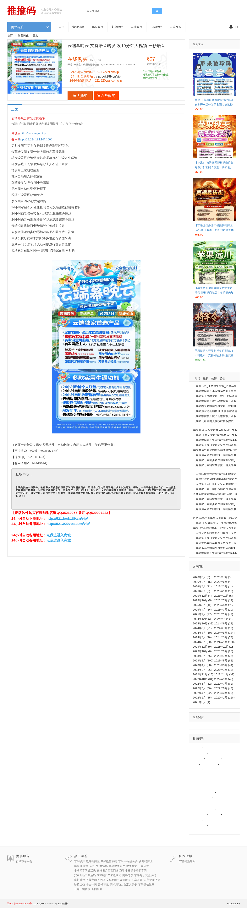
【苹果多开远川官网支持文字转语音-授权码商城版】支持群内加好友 (214, 292)
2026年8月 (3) (201, 577)
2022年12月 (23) (203, 674)
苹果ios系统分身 (221, 752)
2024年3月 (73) (223, 637)
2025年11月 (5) (223, 595)
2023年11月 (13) (224, 646)
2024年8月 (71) (202, 628)
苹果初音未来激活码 (204, 792)
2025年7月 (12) (223, 600)
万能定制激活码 (201, 803)
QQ (235, 27)
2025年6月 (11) (202, 604)
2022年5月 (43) (223, 688)
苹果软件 (97, 27)
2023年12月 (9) (202, 646)
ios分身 (229, 758)
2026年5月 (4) (223, 581)
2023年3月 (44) (223, 665)
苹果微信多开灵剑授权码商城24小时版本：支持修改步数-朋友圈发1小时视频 (214, 355)
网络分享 (224, 792)
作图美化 (23, 35)
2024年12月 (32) (203, 618)
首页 (61, 27)
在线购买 (108, 96)
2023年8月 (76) (202, 655)
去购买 (82, 96)
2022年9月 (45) (223, 679)
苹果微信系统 (200, 752)
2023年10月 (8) (202, 651)
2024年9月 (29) (223, 623)
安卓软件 (117, 27)
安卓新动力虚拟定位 (204, 808)
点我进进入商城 (59, 535)
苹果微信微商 (200, 825)
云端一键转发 (219, 825)
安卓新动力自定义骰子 (219, 820)
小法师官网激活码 (216, 769)
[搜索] (157, 11)
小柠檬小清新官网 (202, 780)
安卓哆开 (224, 808)
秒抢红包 (216, 814)
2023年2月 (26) (202, 669)
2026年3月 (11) (223, 586)
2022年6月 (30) (202, 688)
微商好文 (227, 764)
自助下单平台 (24, 861)
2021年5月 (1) (201, 702)
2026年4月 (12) (202, 586)
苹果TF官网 (215, 758)
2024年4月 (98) (202, 637)
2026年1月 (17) (223, 591)
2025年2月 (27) (202, 614)
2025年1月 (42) (223, 614)
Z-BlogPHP (40, 903)
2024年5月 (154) (224, 632)
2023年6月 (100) (203, 660)
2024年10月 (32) (203, 623)
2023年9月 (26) (223, 651)
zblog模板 (63, 903)
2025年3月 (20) (223, 609)
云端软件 (156, 27)
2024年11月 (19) (224, 618)
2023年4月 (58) (202, 665)
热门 (197, 378)
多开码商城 (198, 758)
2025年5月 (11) (223, 604)
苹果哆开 (197, 747)
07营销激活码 (200, 814)
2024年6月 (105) (203, 632)
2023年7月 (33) (223, 655)
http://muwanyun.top (33, 133)
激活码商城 (212, 747)
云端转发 (197, 769)
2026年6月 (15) (202, 581)
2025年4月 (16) (202, 609)
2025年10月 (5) (202, 600)
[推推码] (21, 14)
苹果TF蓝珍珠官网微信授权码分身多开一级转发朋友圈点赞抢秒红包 (214, 104)
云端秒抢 (197, 820)
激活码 (196, 764)
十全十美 (230, 814)
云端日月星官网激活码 (205, 775)
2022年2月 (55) (202, 697)
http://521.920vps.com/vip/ (68, 524)
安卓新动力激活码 (202, 786)
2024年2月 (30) (202, 642)
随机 (222, 378)
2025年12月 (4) (202, 595)
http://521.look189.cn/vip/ (67, 518)
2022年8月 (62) (202, 683)
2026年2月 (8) (201, 591)
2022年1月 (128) (224, 697)
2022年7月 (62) (223, 683)
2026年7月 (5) (223, 577)
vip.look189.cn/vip (108, 76)
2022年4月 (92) (202, 692)
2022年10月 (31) (203, 679)
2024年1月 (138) (224, 642)
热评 (214, 378)
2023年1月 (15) (223, 669)
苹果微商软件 (211, 764)
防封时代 (221, 797)
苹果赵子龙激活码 (202, 797)
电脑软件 (136, 27)
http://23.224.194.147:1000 (35, 139)
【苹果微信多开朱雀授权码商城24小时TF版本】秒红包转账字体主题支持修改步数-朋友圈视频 (214, 230)
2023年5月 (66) (223, 660)
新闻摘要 (197, 831)
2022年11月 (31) (224, 674)
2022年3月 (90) (223, 692)
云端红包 (175, 27)
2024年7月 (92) (223, 628)
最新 (205, 378)
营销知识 (78, 27)
